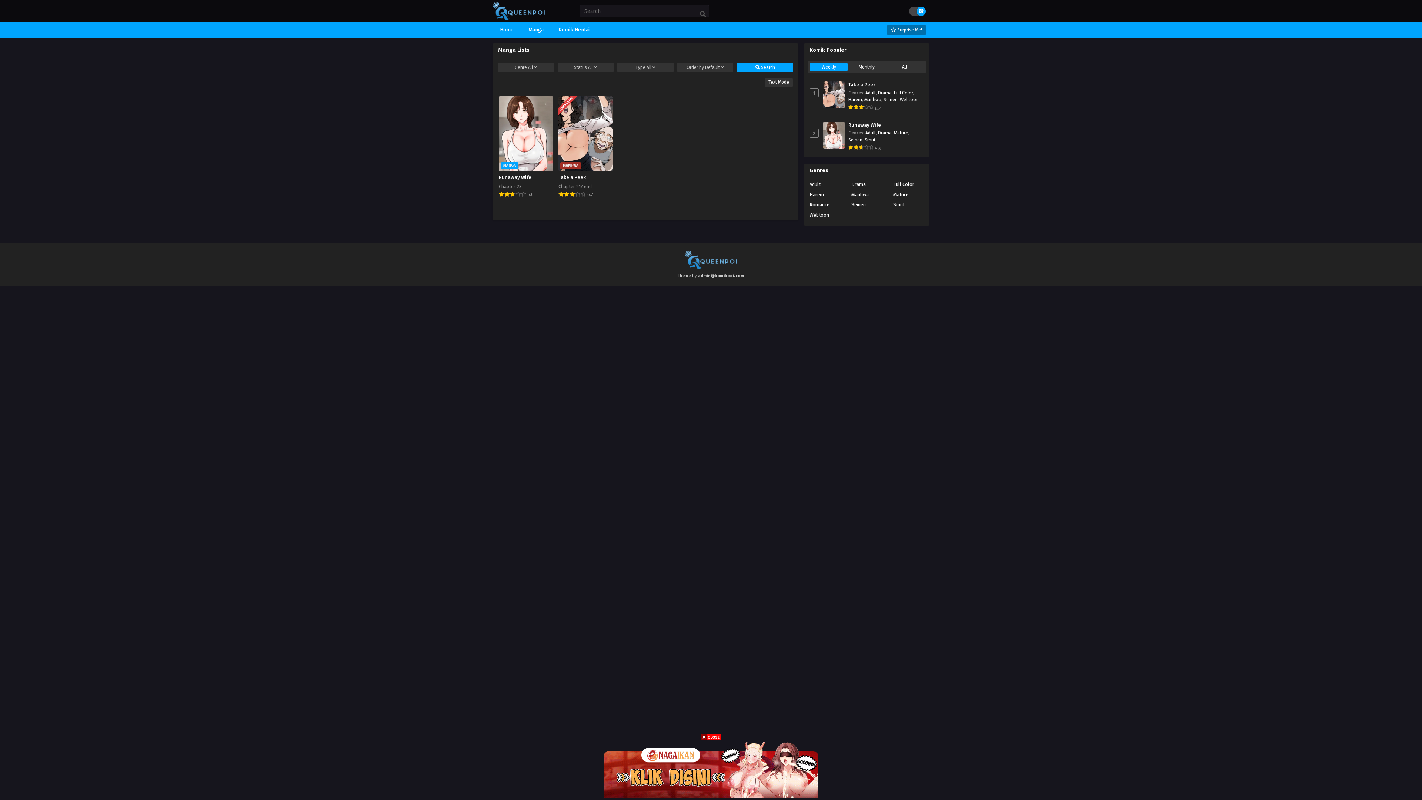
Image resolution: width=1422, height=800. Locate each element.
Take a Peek (862, 85)
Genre (524, 67)
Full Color (903, 93)
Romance (820, 204)
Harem (855, 99)
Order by (703, 67)
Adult (870, 93)
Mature (901, 133)
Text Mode (778, 82)
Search (767, 67)
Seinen (891, 99)
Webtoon (909, 99)
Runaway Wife (864, 125)
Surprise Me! (909, 30)
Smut (870, 140)
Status (583, 67)
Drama (885, 93)
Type (643, 67)
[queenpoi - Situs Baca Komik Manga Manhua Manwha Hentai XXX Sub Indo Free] (519, 19)
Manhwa (872, 99)
